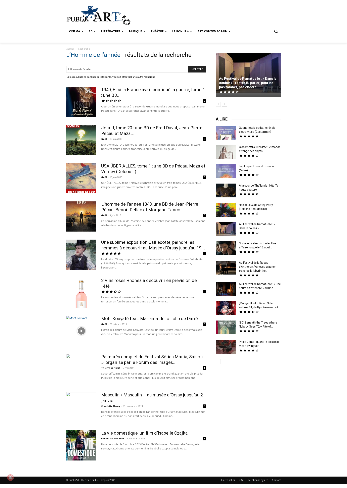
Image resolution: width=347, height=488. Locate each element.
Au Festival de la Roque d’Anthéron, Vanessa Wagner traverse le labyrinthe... (257, 266)
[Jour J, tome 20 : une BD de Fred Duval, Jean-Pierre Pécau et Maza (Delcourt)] (81, 140)
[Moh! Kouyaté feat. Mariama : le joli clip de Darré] (81, 331)
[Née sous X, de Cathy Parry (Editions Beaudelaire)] (226, 210)
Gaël (104, 138)
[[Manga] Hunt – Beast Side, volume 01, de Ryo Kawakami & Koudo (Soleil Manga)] (226, 308)
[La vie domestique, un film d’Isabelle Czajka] (81, 445)
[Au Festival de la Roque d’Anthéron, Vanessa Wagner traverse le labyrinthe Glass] (226, 268)
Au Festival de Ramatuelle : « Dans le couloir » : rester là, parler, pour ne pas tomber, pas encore (248, 83)
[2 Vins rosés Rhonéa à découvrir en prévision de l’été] (81, 293)
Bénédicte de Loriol (112, 438)
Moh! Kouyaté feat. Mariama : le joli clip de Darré (149, 318)
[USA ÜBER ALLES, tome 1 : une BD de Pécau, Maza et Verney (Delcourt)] (81, 178)
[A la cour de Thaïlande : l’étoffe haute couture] (226, 191)
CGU (242, 480)
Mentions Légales (258, 480)
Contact (276, 480)
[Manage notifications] (10, 477)
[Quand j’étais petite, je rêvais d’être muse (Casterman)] (226, 133)
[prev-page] (218, 104)
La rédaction (228, 480)
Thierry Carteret (110, 367)
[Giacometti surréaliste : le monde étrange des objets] (226, 152)
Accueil (70, 48)
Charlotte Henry (110, 405)
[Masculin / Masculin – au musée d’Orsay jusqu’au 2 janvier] (81, 407)
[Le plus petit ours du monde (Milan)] (226, 171)
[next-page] (224, 104)
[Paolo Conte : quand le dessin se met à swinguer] (226, 347)
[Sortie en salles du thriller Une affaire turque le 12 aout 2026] (226, 248)
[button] (276, 31)
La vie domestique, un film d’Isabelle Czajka (144, 433)
